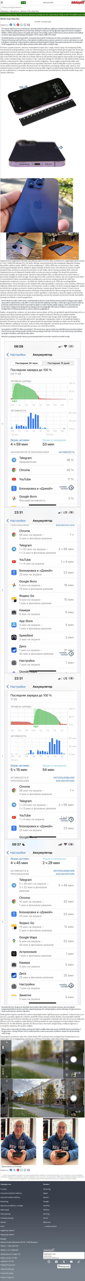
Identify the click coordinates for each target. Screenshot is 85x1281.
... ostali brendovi (50, 1226)
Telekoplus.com (50, 1254)
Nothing (46, 1214)
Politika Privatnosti (7, 1265)
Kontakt (3, 1239)
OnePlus (46, 1205)
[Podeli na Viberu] (25, 25)
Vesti (2, 1226)
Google (46, 1201)
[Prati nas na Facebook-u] (56, 1262)
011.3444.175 (15, 1254)
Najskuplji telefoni (7, 1234)
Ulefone (46, 1210)
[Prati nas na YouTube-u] (71, 1262)
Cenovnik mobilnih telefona (11, 1193)
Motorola (46, 1222)
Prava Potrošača (6, 1273)
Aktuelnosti (14, 11)
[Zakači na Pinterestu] (18, 25)
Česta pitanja (5, 1214)
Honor (45, 1218)
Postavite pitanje (6, 1218)
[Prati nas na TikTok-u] (78, 1262)
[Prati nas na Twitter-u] (64, 1262)
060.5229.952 (13, 1246)
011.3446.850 (13, 1250)
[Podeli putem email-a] (28, 25)
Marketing (4, 1201)
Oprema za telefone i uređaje (11, 1205)
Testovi (3, 1222)
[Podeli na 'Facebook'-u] (11, 25)
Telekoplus (4, 11)
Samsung (46, 1189)
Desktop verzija (65, 1266)
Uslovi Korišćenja (7, 1269)
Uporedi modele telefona (10, 1197)
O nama (3, 1189)
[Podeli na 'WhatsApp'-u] (21, 25)
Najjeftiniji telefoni (7, 1230)
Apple (45, 1193)
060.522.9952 (48, 2)
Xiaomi (46, 1197)
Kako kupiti (4, 1210)
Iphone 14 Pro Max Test (30, 11)
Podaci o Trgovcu (7, 1277)
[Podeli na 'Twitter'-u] (14, 25)
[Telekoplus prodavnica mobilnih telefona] (78, 4)
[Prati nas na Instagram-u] (49, 1262)
